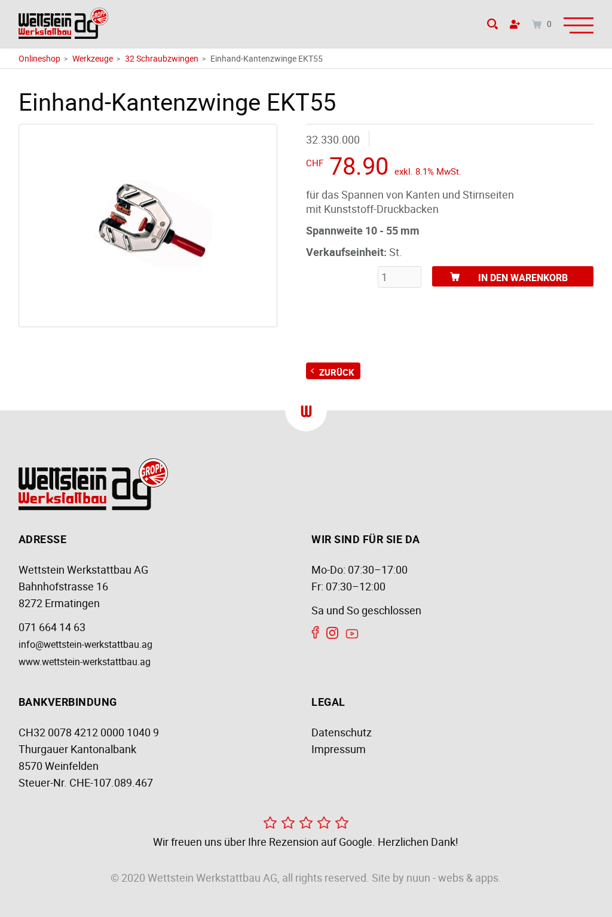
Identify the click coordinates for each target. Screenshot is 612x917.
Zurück (336, 372)
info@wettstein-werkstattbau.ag (85, 644)
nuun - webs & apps (452, 877)
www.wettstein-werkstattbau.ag (85, 661)
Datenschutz (341, 732)
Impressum (338, 749)
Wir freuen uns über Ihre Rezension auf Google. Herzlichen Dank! (305, 841)
